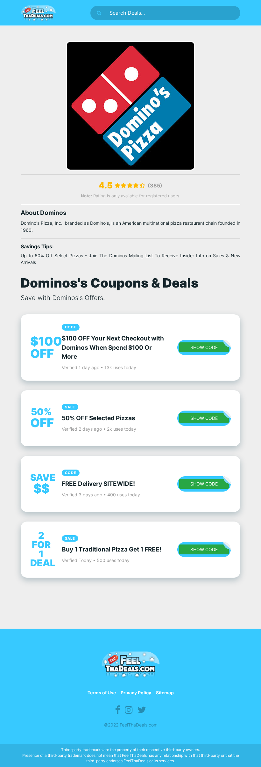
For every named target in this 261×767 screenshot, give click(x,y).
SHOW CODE (204, 347)
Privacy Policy (136, 692)
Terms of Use (102, 692)
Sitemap (165, 692)
